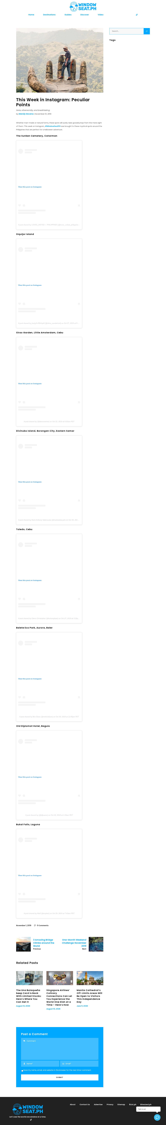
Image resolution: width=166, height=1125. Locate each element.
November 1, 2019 (23, 925)
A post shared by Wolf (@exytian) (36, 913)
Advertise (98, 1104)
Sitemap (121, 1104)
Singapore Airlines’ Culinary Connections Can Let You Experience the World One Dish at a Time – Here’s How (59, 997)
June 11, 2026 (82, 1006)
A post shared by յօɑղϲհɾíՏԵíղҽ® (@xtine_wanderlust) (39, 323)
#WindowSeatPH (53, 126)
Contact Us (85, 1104)
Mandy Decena (26, 114)
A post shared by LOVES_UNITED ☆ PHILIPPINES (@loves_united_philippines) (49, 225)
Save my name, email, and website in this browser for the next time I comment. (57, 1070)
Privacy (110, 1104)
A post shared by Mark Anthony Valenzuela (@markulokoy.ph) (42, 520)
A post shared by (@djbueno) (36, 815)
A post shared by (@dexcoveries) (36, 421)
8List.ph (132, 1104)
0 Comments (42, 925)
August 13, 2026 (23, 1006)
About (72, 1104)
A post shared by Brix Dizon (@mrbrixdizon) (36, 717)
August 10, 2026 (53, 1009)
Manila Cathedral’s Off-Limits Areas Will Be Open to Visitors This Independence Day (89, 996)
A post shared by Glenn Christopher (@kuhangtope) (38, 618)
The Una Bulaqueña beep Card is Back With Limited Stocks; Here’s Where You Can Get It (28, 996)
